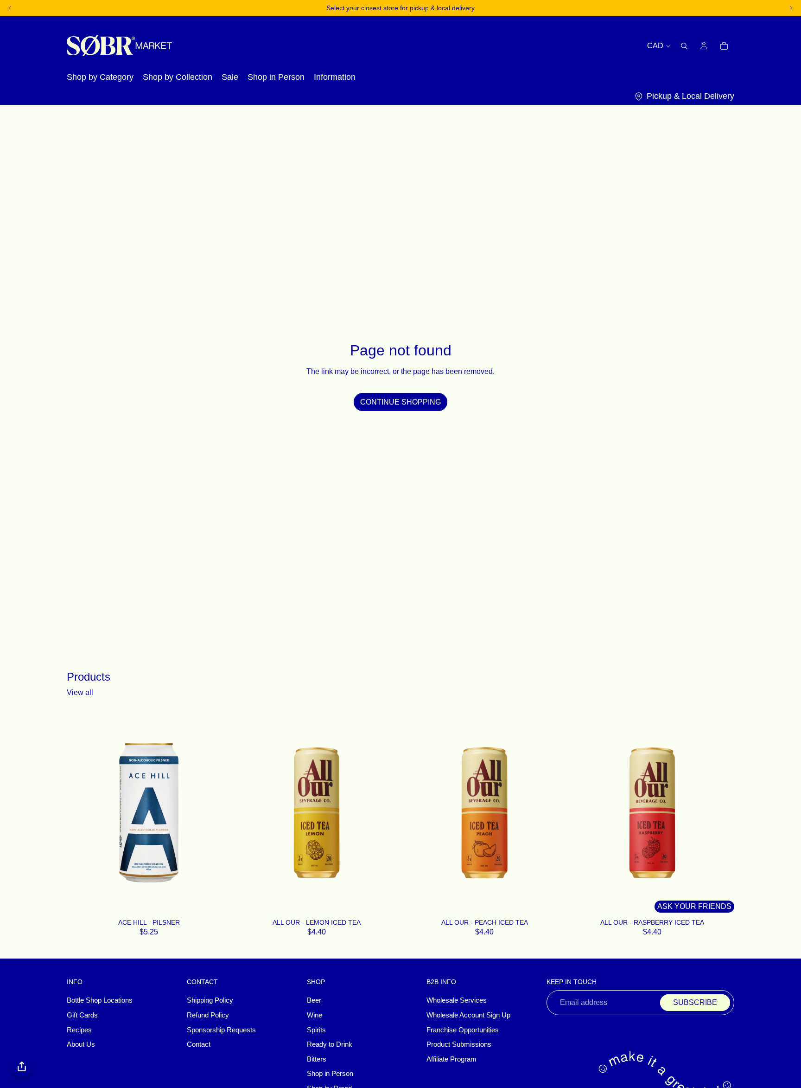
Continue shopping (400, 402)
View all (80, 692)
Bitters (316, 1058)
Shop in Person (330, 1073)
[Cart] (724, 45)
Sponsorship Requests (221, 1029)
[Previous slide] (248, 812)
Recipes (79, 1029)
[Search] (684, 45)
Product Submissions (458, 1044)
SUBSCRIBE (695, 1002)
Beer (314, 1000)
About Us (81, 1044)
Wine (314, 1015)
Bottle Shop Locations (100, 1000)
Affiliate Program (451, 1058)
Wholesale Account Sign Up (468, 1015)
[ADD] (219, 903)
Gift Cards (82, 1015)
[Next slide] (385, 812)
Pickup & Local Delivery (690, 96)
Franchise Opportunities (462, 1029)
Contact (198, 1044)
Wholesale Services (456, 1000)
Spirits (316, 1029)
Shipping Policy (210, 1000)
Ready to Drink (329, 1044)
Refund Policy (208, 1015)
